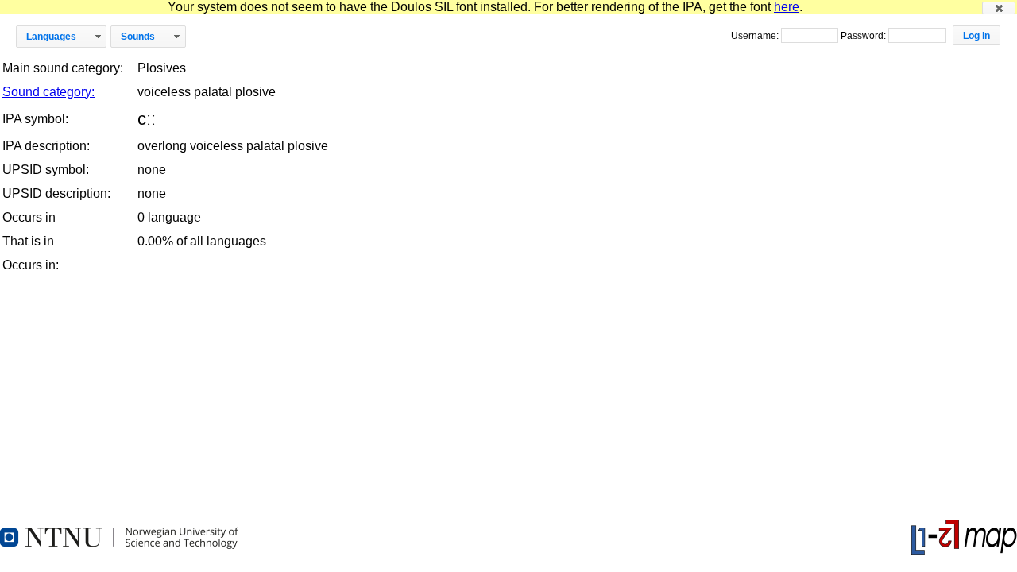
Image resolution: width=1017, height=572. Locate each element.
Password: (864, 35)
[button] (998, 8)
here (786, 7)
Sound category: (48, 92)
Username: (756, 35)
